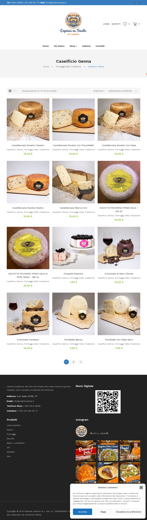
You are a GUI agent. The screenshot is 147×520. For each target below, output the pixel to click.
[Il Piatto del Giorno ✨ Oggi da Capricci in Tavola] (130, 472)
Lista (14, 91)
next (80, 361)
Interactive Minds (33, 515)
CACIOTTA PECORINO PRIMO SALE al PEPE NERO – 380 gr (28, 275)
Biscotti (10, 438)
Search (32, 23)
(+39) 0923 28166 (31, 406)
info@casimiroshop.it (56, 2)
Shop (72, 46)
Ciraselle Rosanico (73, 273)
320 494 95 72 (32, 2)
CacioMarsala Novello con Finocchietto (73, 145)
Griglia (10, 91)
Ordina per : (99, 91)
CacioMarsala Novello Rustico (28, 208)
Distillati (10, 452)
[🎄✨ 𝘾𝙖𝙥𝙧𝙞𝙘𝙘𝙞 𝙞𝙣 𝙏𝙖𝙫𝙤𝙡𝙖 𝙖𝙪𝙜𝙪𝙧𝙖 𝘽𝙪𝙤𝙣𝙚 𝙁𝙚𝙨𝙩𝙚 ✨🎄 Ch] (86, 450)
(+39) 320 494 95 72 (27, 411)
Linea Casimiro (14, 425)
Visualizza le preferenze (128, 512)
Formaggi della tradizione (68, 66)
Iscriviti (116, 24)
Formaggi (11, 434)
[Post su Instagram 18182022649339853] (108, 450)
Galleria (86, 46)
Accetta (82, 512)
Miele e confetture (16, 443)
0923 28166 (17, 2)
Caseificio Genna (15, 149)
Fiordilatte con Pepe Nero (119, 339)
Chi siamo (59, 46)
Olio (8, 456)
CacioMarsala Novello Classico (28, 145)
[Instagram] (139, 2)
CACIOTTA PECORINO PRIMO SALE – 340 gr (119, 210)
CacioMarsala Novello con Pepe (119, 145)
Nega (103, 512)
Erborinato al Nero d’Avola (119, 273)
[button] (141, 487)
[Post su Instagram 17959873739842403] (130, 450)
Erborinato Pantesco (28, 339)
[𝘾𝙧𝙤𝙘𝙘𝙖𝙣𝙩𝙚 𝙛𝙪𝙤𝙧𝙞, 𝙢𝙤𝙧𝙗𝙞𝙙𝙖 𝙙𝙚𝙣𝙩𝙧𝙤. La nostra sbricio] (108, 472)
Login (106, 24)
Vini (8, 447)
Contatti (100, 46)
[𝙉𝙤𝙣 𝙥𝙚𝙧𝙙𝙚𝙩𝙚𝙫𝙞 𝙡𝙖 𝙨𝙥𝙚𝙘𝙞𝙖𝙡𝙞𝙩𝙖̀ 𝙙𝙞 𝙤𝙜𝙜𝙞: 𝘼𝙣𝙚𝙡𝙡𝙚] (86, 472)
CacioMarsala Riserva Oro (73, 208)
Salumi (10, 430)
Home (46, 46)
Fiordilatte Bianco (73, 339)
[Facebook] (134, 2)
